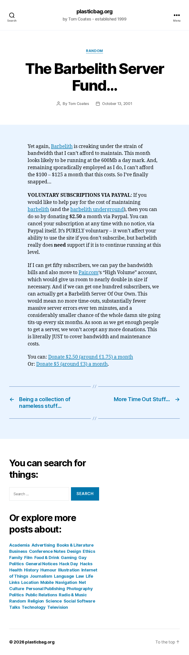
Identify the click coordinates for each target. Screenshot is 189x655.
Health (15, 570)
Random (94, 51)
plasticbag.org (94, 11)
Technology (33, 607)
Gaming (69, 557)
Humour (48, 570)
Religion (36, 601)
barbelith (38, 209)
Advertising (43, 545)
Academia (19, 545)
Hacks (86, 563)
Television (57, 607)
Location (29, 582)
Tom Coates (78, 103)
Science (54, 601)
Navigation (66, 582)
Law (80, 576)
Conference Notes (47, 551)
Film (28, 557)
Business (18, 551)
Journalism (41, 576)
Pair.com (88, 273)
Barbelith (62, 146)
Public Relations (41, 594)
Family (15, 557)
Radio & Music (73, 594)
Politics (16, 594)
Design (74, 551)
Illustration (69, 570)
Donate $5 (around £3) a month (72, 364)
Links (14, 582)
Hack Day (68, 563)
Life (89, 576)
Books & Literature (75, 545)
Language (64, 576)
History (31, 570)
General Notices (42, 563)
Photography (80, 588)
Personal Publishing (45, 588)
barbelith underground (97, 209)
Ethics (89, 551)
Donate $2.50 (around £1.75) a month (90, 357)
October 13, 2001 (117, 103)
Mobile (46, 582)
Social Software (79, 601)
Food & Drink (46, 557)
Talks (14, 607)
